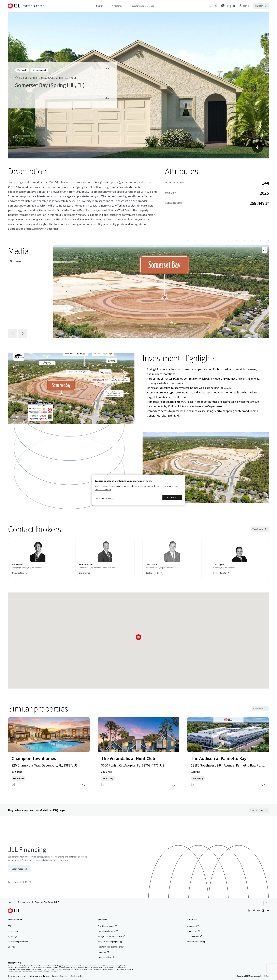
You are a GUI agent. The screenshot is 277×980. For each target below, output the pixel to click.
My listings (12, 936)
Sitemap (11, 946)
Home (10, 902)
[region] (138, 490)
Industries (102, 952)
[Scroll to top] (266, 903)
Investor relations (195, 941)
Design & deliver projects (109, 941)
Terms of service (60, 976)
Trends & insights (105, 957)
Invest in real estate (106, 931)
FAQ (10, 926)
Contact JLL (192, 931)
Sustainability (193, 936)
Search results (24, 902)
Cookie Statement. (103, 489)
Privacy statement (17, 976)
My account (13, 931)
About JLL (191, 926)
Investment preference (18, 941)
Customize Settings (104, 498)
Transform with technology (109, 946)
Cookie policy (77, 976)
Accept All (172, 497)
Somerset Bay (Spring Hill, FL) (47, 902)
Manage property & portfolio (110, 936)
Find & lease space (106, 926)
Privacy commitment (39, 976)
